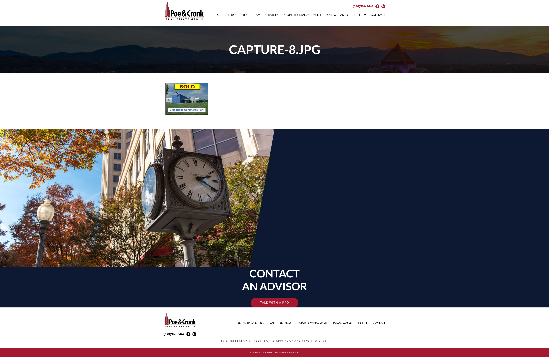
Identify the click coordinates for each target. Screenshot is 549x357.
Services (272, 14)
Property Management (302, 14)
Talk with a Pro (274, 303)
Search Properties (232, 14)
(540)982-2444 (363, 6)
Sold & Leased (337, 14)
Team (256, 14)
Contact (378, 14)
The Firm (359, 14)
